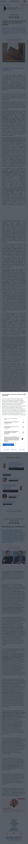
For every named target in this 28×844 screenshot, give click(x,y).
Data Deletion (6, 449)
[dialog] (14, 422)
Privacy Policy (22, 449)
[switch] (23, 422)
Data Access (14, 449)
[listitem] (14, 419)
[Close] (25, 394)
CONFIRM (8, 444)
